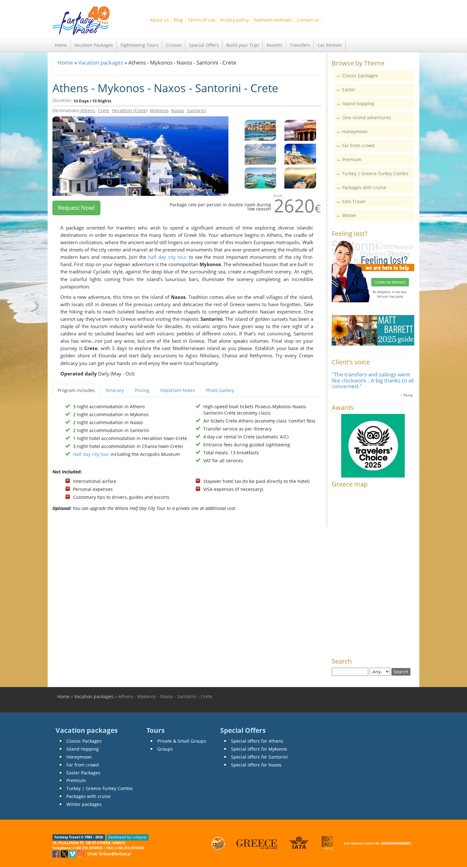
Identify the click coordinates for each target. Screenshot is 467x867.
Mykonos (159, 110)
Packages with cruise (364, 187)
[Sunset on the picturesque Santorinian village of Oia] (300, 178)
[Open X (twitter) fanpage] (65, 853)
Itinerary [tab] (115, 390)
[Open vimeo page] (73, 853)
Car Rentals (329, 45)
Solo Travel (353, 201)
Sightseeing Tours (139, 45)
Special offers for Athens (257, 741)
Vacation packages (100, 62)
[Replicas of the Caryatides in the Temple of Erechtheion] (300, 130)
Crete (103, 110)
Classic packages (360, 75)
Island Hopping (82, 749)
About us (159, 20)
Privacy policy (234, 20)
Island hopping (358, 103)
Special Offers (204, 45)
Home (61, 45)
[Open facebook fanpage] (56, 853)
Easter (348, 89)
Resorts (274, 45)
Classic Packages (84, 741)
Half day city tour (91, 454)
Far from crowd (358, 145)
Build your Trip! (242, 45)
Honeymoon (355, 131)
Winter (349, 215)
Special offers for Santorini (259, 757)
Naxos (177, 110)
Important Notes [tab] (177, 390)
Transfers (300, 45)
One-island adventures (366, 117)
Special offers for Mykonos (259, 749)
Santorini (196, 110)
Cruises (174, 45)
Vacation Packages (93, 45)
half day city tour (167, 257)
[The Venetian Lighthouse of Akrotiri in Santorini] (300, 154)
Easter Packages (83, 773)
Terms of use (201, 20)
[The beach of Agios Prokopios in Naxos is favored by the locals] (260, 154)
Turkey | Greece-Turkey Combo (375, 173)
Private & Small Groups (181, 741)
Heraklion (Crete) (129, 110)
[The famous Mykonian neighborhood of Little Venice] (260, 130)
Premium (352, 159)
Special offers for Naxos (256, 765)
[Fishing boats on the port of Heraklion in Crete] (260, 178)
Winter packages (84, 804)
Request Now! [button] (76, 207)
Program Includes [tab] (76, 390)
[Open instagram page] (81, 853)
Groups (165, 749)
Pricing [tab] (142, 390)
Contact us (308, 20)
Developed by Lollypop (127, 837)
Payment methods (273, 20)
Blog (178, 20)
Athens (87, 110)
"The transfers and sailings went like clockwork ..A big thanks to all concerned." (373, 380)
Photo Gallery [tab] (220, 390)
